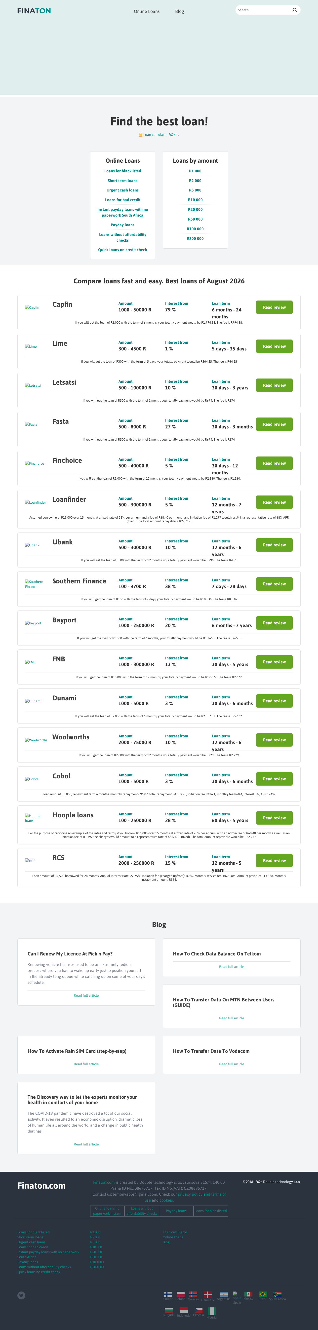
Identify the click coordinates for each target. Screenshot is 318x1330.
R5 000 (195, 190)
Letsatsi (64, 382)
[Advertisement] (159, 60)
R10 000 (195, 199)
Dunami (64, 698)
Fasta (60, 421)
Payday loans (122, 225)
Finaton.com (104, 1182)
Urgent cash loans (123, 190)
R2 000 (195, 180)
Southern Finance (79, 581)
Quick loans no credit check (122, 249)
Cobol (61, 776)
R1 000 (195, 171)
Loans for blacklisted (122, 171)
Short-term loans (122, 180)
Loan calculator (175, 1232)
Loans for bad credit (122, 199)
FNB (58, 659)
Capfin (62, 304)
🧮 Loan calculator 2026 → (159, 135)
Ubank (62, 542)
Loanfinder (69, 499)
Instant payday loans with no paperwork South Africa (122, 212)
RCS (58, 858)
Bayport (64, 620)
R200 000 (195, 238)
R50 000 (195, 219)
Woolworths (70, 737)
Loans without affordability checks (122, 237)
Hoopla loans (73, 815)
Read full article (86, 995)
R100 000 (195, 229)
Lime (59, 343)
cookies (166, 1200)
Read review (274, 307)
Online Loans (146, 11)
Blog (179, 11)
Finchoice (67, 460)
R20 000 (195, 209)
